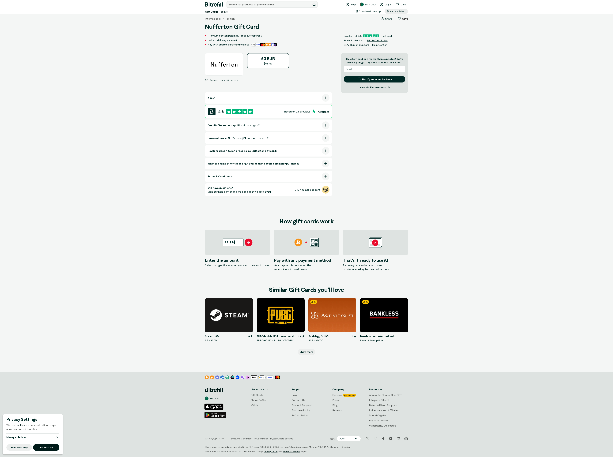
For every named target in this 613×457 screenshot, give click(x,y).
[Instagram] (375, 439)
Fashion (230, 18)
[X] (368, 439)
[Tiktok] (383, 439)
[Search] (314, 4)
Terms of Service (291, 451)
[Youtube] (391, 439)
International (213, 18)
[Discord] (406, 439)
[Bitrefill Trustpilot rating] (239, 111)
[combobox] (269, 4)
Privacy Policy (271, 451)
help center (225, 191)
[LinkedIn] (398, 439)
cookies (20, 425)
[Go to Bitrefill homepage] (214, 4)
